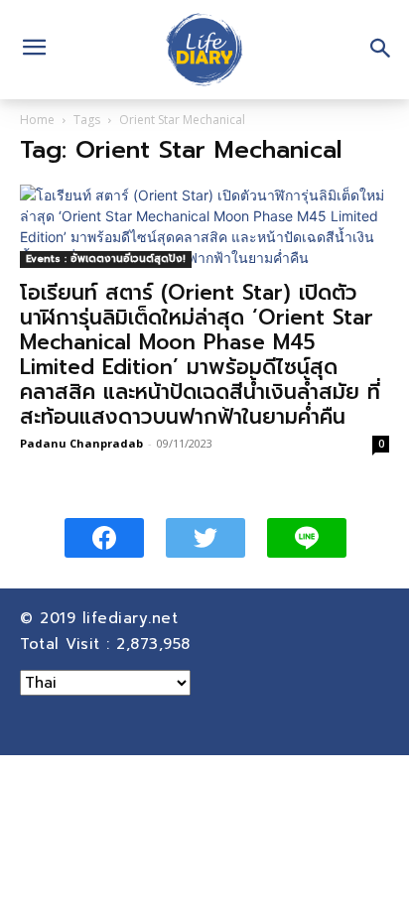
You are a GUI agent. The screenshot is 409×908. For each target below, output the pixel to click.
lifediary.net (133, 618)
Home (37, 119)
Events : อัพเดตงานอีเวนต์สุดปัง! (106, 258)
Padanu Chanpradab (81, 443)
